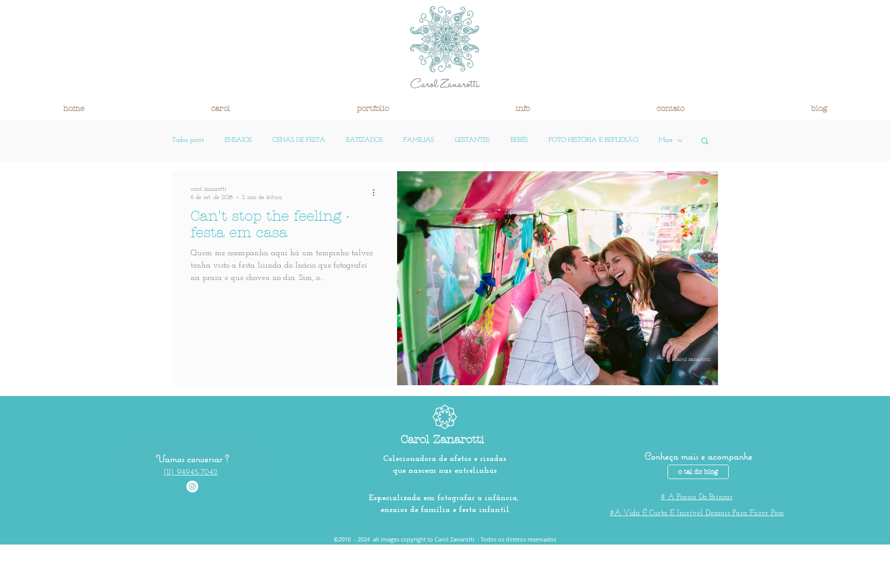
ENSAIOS (238, 140)
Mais (666, 140)
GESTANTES (472, 140)
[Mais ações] (377, 192)
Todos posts (188, 140)
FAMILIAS (418, 140)
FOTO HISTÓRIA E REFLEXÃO (593, 140)
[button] (221, 108)
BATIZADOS (364, 140)
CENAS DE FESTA (299, 140)
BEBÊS (519, 140)
